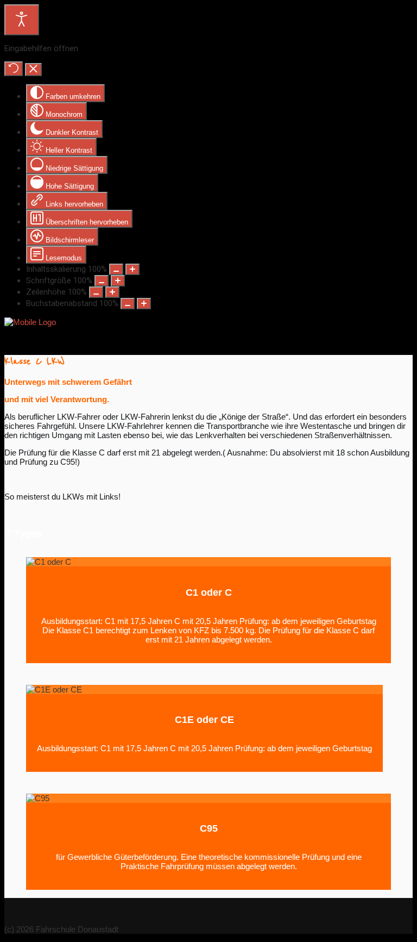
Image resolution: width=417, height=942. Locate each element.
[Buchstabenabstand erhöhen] (144, 303)
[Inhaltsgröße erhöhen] (132, 269)
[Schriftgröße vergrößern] (118, 280)
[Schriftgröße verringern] (101, 280)
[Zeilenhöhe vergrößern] (112, 292)
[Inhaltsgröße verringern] (116, 269)
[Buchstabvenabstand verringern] (128, 303)
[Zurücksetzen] (13, 68)
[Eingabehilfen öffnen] (21, 19)
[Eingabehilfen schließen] (33, 69)
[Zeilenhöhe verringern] (96, 292)
